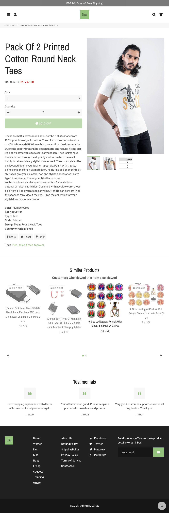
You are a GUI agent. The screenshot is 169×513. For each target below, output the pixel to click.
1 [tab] (83, 356)
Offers (37, 482)
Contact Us (67, 465)
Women (37, 443)
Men (14, 244)
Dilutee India (10, 25)
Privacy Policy (69, 454)
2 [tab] (86, 356)
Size (7, 92)
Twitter (98, 443)
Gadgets (38, 471)
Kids (35, 454)
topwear (39, 244)
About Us (66, 438)
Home (36, 438)
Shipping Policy (70, 449)
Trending (38, 477)
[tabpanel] (23, 305)
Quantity (10, 106)
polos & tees (25, 244)
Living (36, 465)
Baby (36, 460)
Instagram (100, 454)
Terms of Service (71, 460)
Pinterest (99, 449)
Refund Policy (69, 443)
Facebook (100, 438)
